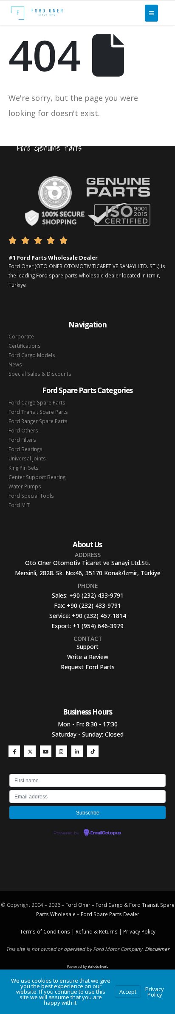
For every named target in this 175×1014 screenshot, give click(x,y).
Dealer (130, 914)
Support (87, 647)
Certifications (24, 345)
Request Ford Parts (88, 667)
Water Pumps (24, 486)
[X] (30, 751)
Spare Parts (107, 914)
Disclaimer (157, 948)
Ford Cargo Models (31, 355)
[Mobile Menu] (151, 13)
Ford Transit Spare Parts (38, 411)
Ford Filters (22, 439)
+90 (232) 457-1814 (99, 616)
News (15, 364)
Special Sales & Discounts (39, 373)
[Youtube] (45, 751)
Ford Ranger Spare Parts (38, 421)
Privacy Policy (139, 931)
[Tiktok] (93, 751)
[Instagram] (61, 751)
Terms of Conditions (45, 931)
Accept (127, 991)
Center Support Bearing (36, 477)
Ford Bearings (25, 449)
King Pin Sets (23, 467)
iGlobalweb (98, 966)
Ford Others (23, 430)
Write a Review (87, 657)
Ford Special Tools (31, 495)
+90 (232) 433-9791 (96, 595)
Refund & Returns (97, 931)
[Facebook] (14, 751)
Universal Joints (27, 458)
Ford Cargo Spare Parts (36, 402)
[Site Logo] (36, 13)
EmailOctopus (105, 833)
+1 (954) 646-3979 (98, 626)
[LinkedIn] (77, 751)
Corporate (21, 336)
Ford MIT (19, 504)
